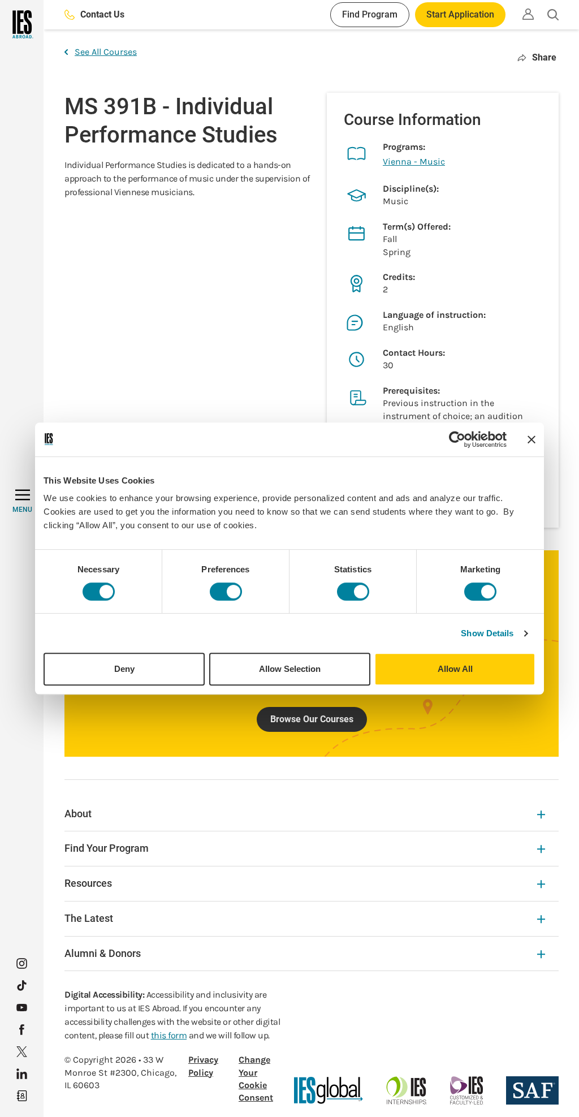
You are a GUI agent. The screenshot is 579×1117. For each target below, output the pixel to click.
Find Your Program (106, 848)
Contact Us (102, 14)
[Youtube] (21, 1007)
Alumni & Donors (102, 953)
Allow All (455, 669)
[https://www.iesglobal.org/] (328, 1090)
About (78, 814)
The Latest (88, 918)
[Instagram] (21, 963)
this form (169, 1035)
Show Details (487, 633)
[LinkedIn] (21, 1073)
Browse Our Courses (311, 719)
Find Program (369, 14)
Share (544, 57)
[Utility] (528, 14)
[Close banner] (531, 439)
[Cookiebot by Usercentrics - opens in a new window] (457, 439)
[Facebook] (21, 1029)
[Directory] (21, 1095)
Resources (88, 883)
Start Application (460, 14)
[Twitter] (21, 1051)
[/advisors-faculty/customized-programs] (466, 1090)
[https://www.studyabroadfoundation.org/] (532, 1090)
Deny (124, 669)
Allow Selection (290, 669)
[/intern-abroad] (406, 1090)
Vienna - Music (414, 161)
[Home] (21, 24)
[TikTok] (21, 985)
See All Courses (106, 51)
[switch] (226, 592)
